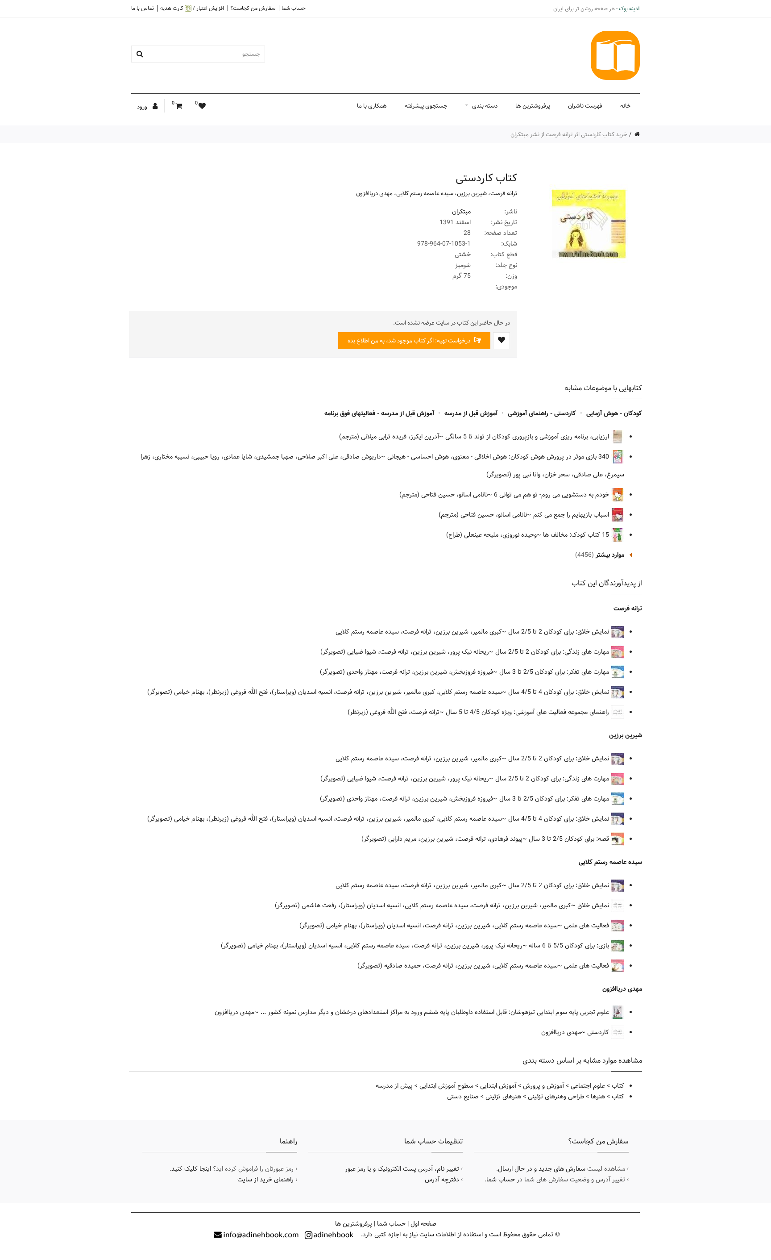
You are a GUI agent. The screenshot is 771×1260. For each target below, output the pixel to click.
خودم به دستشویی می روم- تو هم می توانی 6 (552, 494)
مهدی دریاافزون (374, 193)
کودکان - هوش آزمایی (614, 413)
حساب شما (294, 8)
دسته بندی (484, 106)
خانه (625, 106)
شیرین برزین (472, 193)
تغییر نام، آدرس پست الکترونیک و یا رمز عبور (402, 1169)
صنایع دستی (463, 1096)
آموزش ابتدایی (498, 1086)
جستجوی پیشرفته (426, 106)
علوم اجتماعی (588, 1086)
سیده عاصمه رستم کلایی (424, 193)
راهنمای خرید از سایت (265, 1179)
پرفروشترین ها (532, 106)
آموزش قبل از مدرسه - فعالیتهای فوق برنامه (379, 413)
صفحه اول (423, 1223)
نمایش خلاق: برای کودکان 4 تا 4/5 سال (559, 692)
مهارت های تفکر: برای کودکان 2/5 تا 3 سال (555, 672)
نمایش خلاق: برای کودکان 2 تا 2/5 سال (559, 631)
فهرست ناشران (585, 106)
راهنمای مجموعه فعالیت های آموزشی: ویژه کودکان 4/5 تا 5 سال (528, 712)
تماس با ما (142, 8)
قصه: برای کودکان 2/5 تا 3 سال (570, 839)
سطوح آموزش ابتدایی (446, 1086)
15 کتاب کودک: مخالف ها (577, 535)
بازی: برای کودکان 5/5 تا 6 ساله (570, 945)
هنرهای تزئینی (503, 1096)
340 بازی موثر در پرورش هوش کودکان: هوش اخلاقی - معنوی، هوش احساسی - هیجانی (499, 456)
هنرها (598, 1096)
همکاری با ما (372, 106)
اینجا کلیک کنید (191, 1169)
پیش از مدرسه (394, 1086)
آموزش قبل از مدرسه (470, 413)
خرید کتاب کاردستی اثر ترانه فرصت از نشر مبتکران (568, 134)
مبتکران (461, 211)
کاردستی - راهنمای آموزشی (542, 413)
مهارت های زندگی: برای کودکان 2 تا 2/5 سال (553, 652)
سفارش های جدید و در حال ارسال (541, 1169)
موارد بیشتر (610, 555)
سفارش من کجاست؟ (252, 8)
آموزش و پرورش (543, 1086)
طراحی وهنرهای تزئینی (556, 1096)
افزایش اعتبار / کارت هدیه (192, 8)
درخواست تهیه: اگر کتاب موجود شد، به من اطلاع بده (410, 341)
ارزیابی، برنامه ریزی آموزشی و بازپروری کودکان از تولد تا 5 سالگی (528, 436)
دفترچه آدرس (442, 1179)
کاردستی (599, 1032)
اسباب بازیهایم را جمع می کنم (572, 514)
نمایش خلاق (594, 905)
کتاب (618, 1086)
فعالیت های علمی (587, 925)
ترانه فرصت (503, 193)
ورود (143, 107)
